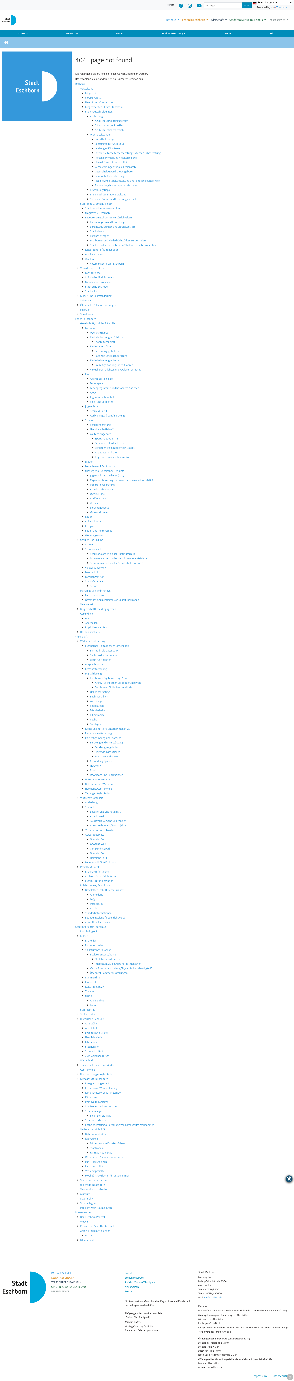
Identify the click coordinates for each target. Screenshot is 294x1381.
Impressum (260, 1376)
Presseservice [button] (277, 20)
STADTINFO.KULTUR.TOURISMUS (69, 1287)
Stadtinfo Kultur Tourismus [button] (246, 20)
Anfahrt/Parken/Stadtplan (174, 33)
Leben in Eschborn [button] (193, 20)
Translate (281, 7)
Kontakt (170, 5)
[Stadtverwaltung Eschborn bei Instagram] (190, 6)
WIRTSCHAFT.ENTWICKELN (66, 1282)
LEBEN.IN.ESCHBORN (62, 1278)
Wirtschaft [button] (217, 20)
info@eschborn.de (213, 1298)
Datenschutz (72, 33)
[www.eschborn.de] (6, 42)
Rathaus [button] (171, 20)
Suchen (246, 5)
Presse (128, 1291)
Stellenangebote (134, 1278)
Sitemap (228, 33)
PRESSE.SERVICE (60, 1291)
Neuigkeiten (132, 1287)
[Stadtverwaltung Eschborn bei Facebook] (181, 6)
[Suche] (271, 33)
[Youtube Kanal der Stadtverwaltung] (199, 6)
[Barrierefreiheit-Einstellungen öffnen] (289, 1178)
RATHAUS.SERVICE (61, 1273)
